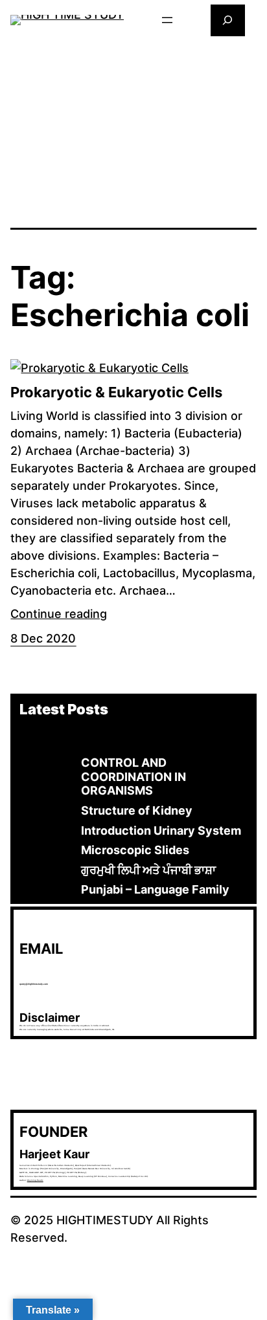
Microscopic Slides (135, 850)
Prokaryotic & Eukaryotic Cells (116, 392)
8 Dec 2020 (43, 638)
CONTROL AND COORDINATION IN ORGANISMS (133, 776)
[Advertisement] (134, 130)
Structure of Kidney (136, 810)
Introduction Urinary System (161, 830)
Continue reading (58, 614)
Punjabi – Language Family (155, 889)
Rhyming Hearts (35, 1180)
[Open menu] (167, 20)
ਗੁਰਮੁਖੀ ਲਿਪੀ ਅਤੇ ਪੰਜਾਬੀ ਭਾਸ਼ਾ (148, 870)
